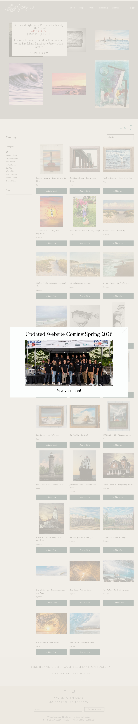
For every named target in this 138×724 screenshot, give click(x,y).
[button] (124, 331)
